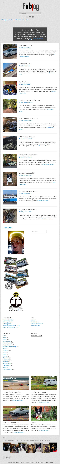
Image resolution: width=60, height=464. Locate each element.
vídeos (4, 367)
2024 (4, 337)
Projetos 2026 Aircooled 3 (28, 155)
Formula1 (5, 350)
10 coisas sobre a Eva (38, 392)
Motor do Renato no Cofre (28, 118)
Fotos (4, 352)
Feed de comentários (37, 324)
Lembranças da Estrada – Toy (29, 100)
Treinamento (6, 365)
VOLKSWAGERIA (7, 369)
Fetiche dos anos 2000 (27, 137)
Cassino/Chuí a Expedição (12, 392)
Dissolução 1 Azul (25, 64)
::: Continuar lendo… (43, 146)
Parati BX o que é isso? (11, 422)
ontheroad (6, 360)
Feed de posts (35, 322)
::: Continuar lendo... (37, 38)
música (5, 356)
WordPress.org (35, 325)
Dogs (4, 348)
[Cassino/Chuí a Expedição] (16, 383)
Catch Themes (49, 462)
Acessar (33, 320)
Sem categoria (7, 363)
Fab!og (17, 462)
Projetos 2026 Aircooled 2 (28, 191)
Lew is (33, 422)
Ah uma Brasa (7, 343)
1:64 (4, 335)
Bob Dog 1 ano (24, 82)
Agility (4, 339)
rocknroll (5, 361)
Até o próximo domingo (9, 347)
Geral (4, 354)
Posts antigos (7, 228)
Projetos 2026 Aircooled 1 (28, 209)
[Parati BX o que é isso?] (16, 413)
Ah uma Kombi (7, 345)
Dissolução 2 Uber (25, 45)
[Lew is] (44, 413)
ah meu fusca (6, 341)
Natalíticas (6, 358)
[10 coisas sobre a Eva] (44, 383)
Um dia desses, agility (27, 173)
